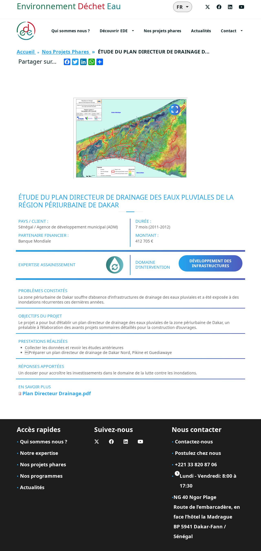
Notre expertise (39, 453)
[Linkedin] (230, 6)
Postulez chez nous (198, 453)
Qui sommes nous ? (70, 30)
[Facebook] (219, 6)
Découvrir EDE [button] (114, 30)
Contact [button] (228, 30)
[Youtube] (241, 6)
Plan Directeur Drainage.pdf (56, 393)
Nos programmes (41, 475)
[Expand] (174, 109)
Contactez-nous (194, 441)
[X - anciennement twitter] (207, 6)
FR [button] (181, 6)
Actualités (201, 30)
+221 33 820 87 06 (196, 464)
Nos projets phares (162, 30)
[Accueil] (28, 31)
